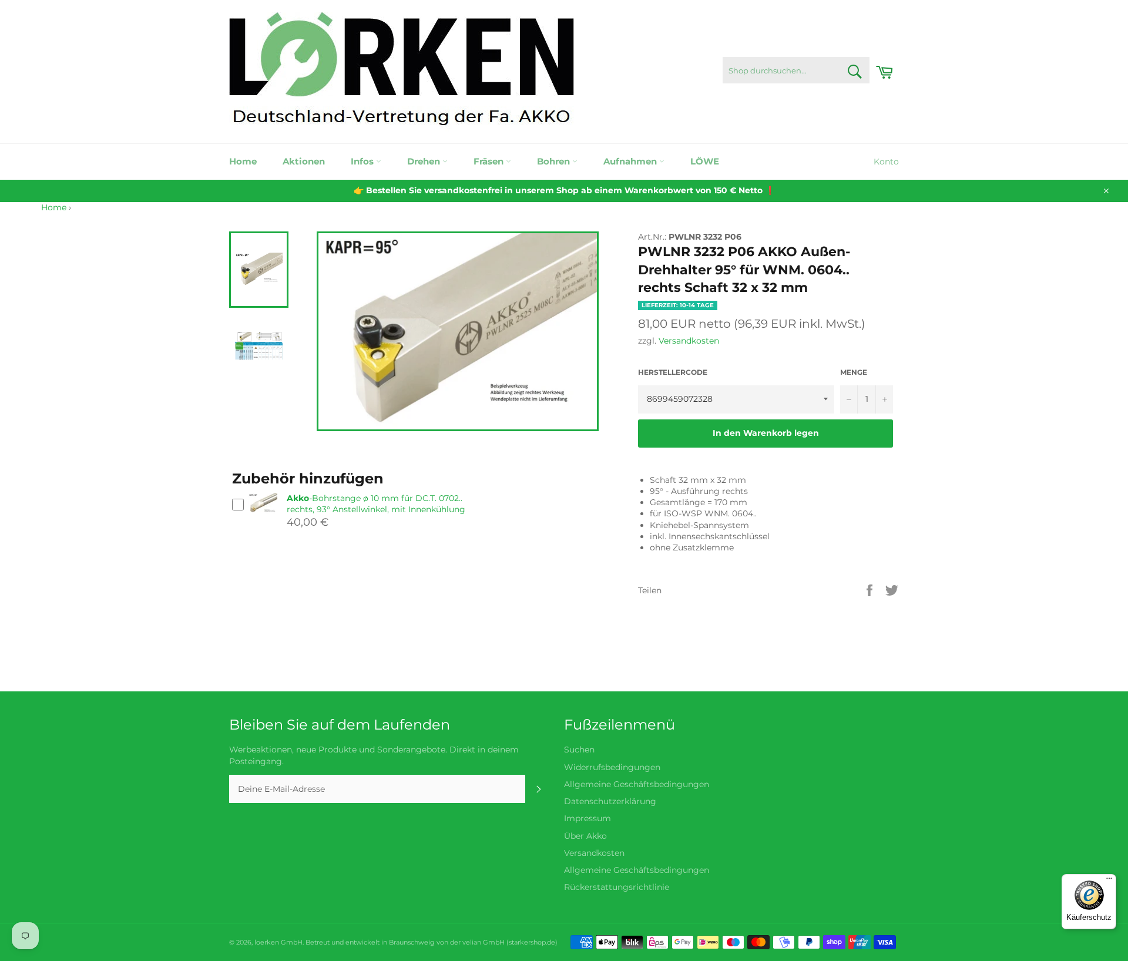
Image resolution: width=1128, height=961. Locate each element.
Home (243, 161)
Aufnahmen (631, 161)
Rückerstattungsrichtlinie (616, 887)
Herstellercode (672, 372)
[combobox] (796, 70)
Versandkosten (689, 340)
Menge (853, 372)
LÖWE (704, 161)
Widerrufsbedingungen (612, 767)
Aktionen (304, 161)
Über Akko (585, 836)
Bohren (554, 161)
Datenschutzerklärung (610, 801)
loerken (266, 942)
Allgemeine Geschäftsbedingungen (636, 784)
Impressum (587, 818)
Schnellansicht (262, 517)
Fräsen (490, 161)
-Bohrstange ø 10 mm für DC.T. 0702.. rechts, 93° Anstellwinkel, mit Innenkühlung (376, 504)
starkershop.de (532, 942)
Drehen (424, 161)
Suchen (579, 749)
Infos (363, 161)
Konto (886, 161)
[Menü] (1109, 881)
